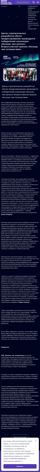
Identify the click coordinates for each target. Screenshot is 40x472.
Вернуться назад (20, 437)
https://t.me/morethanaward (28, 339)
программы (4, 135)
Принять (20, 466)
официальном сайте (7, 125)
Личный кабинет (23, 2)
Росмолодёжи (13, 135)
